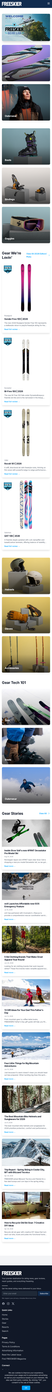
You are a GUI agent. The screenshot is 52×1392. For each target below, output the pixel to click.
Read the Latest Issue (11, 1354)
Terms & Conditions (11, 1346)
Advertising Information (12, 1350)
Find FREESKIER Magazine (14, 1359)
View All (43, 813)
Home (4, 1314)
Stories (5, 1319)
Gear (4, 1323)
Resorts (5, 1327)
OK (26, 1388)
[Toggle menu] (48, 3)
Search (5, 1331)
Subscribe (44, 1293)
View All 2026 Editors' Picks (36, 255)
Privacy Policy (8, 1342)
